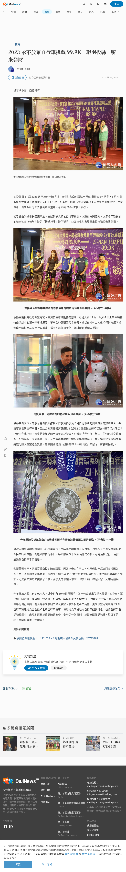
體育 (47, 11)
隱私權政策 (93, 830)
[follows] (91, 4)
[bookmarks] (98, 4)
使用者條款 (93, 825)
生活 (13, 11)
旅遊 (35, 11)
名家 (102, 11)
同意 (18, 864)
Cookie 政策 (93, 835)
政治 (24, 11)
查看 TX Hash (11, 688)
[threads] (11, 827)
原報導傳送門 (112, 688)
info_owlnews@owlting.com (102, 794)
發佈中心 (45, 802)
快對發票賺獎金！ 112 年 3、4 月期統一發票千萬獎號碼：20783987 (57, 638)
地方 (91, 11)
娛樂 (58, 11)
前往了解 (47, 864)
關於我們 (45, 783)
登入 (116, 4)
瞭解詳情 (58, 667)
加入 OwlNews (48, 796)
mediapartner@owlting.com (102, 786)
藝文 (80, 11)
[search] (83, 4)
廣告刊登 (45, 789)
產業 (69, 11)
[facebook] (5, 826)
